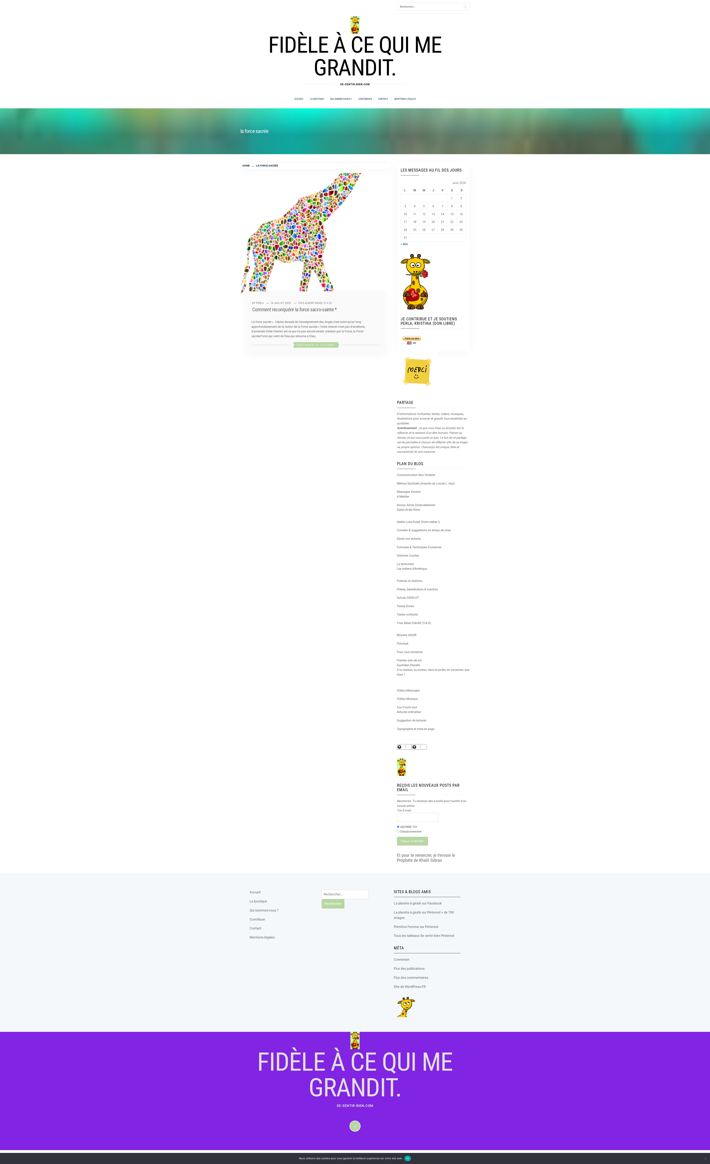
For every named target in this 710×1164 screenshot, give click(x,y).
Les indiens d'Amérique (412, 568)
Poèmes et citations (409, 581)
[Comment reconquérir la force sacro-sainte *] (315, 237)
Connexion (402, 959)
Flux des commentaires (411, 978)
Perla (260, 302)
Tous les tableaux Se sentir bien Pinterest (424, 936)
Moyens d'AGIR (406, 635)
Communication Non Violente (416, 475)
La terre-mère (405, 564)
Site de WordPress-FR (410, 987)
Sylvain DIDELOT (408, 597)
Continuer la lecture (315, 344)
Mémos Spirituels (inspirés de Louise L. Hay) (426, 483)
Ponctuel (402, 643)
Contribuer (365, 98)
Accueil (299, 98)
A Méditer (403, 496)
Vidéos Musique (407, 699)
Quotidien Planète (408, 665)
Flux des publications (409, 968)
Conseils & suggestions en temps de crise (424, 530)
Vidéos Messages (408, 690)
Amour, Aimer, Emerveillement (416, 505)
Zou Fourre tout (407, 707)
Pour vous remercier (410, 652)
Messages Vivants (409, 492)
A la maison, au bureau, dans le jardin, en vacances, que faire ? (433, 672)
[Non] (705, 1158)
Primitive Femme (406, 927)
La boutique (317, 98)
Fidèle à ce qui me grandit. (355, 56)
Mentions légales (405, 98)
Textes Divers (405, 606)
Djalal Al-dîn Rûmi (408, 509)
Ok (407, 1158)
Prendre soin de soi (409, 660)
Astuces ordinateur (409, 712)
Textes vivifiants (407, 614)
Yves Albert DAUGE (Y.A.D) (315, 302)
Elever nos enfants (409, 539)
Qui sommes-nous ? (341, 98)
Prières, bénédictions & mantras (417, 589)
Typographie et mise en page (415, 729)
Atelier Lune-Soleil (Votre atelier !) (418, 522)
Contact (383, 98)
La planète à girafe (407, 903)
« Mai (404, 244)
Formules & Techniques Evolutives (419, 547)
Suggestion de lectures (411, 720)
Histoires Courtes (408, 555)
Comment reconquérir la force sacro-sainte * (294, 309)
